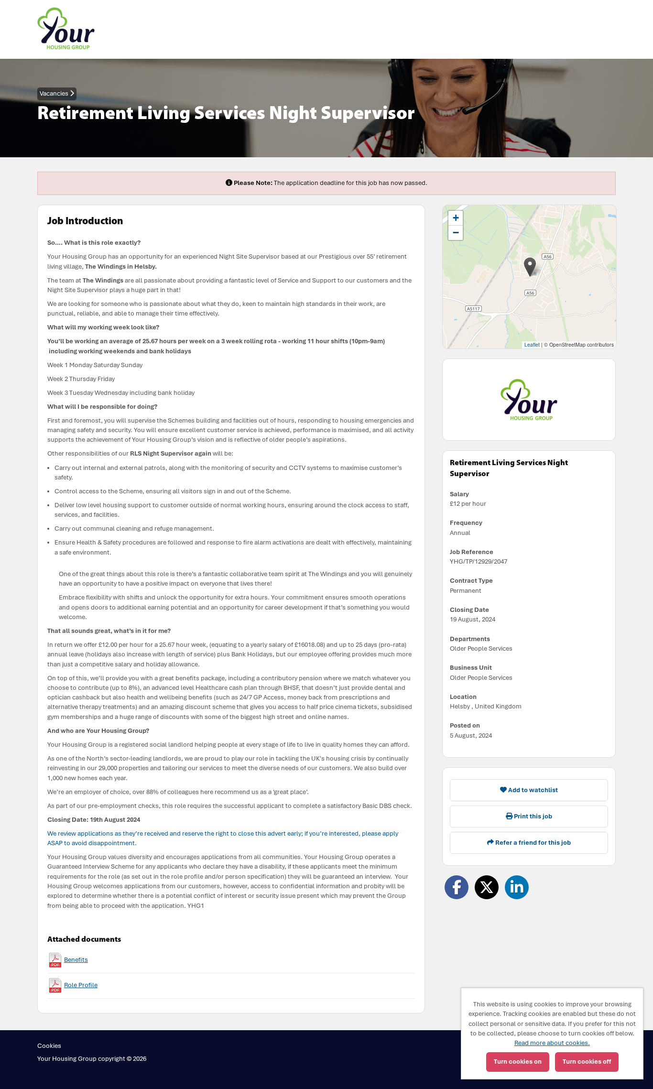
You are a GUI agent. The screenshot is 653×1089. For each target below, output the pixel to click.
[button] (530, 267)
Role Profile (81, 985)
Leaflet (532, 344)
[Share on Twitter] (487, 887)
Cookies (49, 1046)
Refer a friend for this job (532, 843)
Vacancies (55, 93)
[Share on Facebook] (456, 887)
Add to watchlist (532, 790)
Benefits (76, 960)
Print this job (532, 816)
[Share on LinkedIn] (517, 887)
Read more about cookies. (552, 1043)
